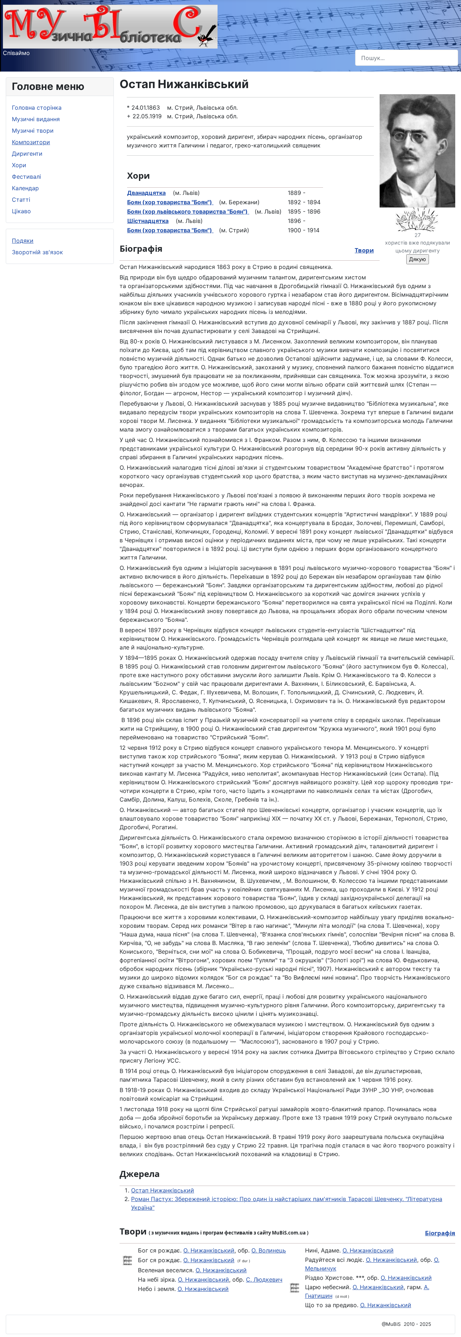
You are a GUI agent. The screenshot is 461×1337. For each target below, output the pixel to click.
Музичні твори (33, 130)
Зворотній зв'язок (37, 252)
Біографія (440, 1233)
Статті (21, 199)
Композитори (31, 142)
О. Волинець (268, 1250)
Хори (19, 165)
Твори (364, 250)
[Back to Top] (448, 1323)
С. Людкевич (264, 1279)
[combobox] (406, 58)
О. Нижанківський (208, 1250)
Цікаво (21, 211)
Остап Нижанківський (162, 1190)
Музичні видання (36, 119)
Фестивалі (26, 176)
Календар (25, 188)
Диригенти (27, 153)
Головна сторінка (37, 107)
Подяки (22, 240)
